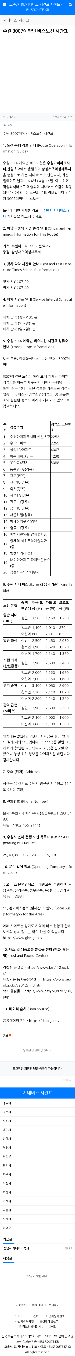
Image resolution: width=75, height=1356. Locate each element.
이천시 (7, 1183)
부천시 (7, 1147)
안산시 (7, 1201)
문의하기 (54, 1304)
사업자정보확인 (24, 1321)
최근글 (7, 1239)
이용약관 (21, 1304)
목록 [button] (68, 1080)
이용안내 (37, 1304)
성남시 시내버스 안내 (16, 1248)
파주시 (7, 1174)
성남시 (7, 1103)
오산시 (7, 1218)
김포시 (7, 1112)
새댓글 (7, 1258)
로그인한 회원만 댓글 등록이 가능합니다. (37, 1068)
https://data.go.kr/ (44, 1021)
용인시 (7, 1129)
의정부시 (8, 1156)
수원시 (7, 1120)
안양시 (7, 1138)
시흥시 (7, 1210)
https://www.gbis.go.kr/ (22, 938)
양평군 (7, 1227)
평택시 (7, 1165)
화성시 (7, 1192)
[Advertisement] (35, 72)
